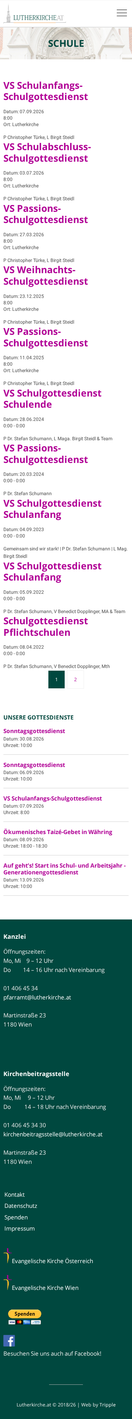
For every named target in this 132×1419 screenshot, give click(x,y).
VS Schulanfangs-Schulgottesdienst (45, 91)
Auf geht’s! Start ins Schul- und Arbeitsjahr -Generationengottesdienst (64, 868)
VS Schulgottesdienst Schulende (52, 398)
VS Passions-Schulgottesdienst (45, 214)
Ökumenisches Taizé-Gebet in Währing (57, 832)
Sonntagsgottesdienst (34, 731)
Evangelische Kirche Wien (45, 1288)
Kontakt (14, 1194)
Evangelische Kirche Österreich (52, 1261)
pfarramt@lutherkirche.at (37, 997)
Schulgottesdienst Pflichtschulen (45, 626)
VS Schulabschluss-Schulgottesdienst (47, 152)
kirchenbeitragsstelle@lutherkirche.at (53, 1134)
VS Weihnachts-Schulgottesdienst (45, 275)
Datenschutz (20, 1206)
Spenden (16, 1217)
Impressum (19, 1228)
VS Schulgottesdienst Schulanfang (52, 508)
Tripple (108, 1404)
